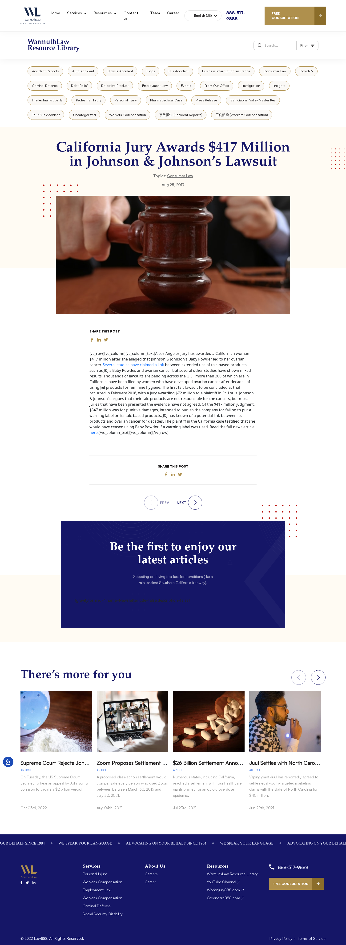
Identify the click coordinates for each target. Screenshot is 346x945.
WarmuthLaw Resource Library (232, 874)
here (93, 432)
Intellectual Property (47, 100)
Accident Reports (45, 71)
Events (186, 86)
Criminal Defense (45, 86)
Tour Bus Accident (46, 115)
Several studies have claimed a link (133, 364)
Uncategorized (84, 115)
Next (318, 677)
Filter (304, 45)
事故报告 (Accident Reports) (180, 115)
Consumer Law (275, 71)
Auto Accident (83, 71)
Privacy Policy (281, 938)
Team (155, 13)
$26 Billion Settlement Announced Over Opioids (228, 763)
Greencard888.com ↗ (225, 898)
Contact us (131, 15)
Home (55, 13)
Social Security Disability (103, 914)
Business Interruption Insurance (226, 71)
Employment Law (155, 86)
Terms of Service (312, 938)
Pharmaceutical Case (166, 100)
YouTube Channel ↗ (223, 882)
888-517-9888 (293, 867)
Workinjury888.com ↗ (225, 890)
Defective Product (115, 86)
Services (74, 13)
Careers (151, 874)
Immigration (251, 86)
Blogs (150, 71)
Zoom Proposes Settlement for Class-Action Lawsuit (157, 763)
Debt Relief (79, 86)
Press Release (206, 100)
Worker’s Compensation (102, 882)
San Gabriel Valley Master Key (253, 100)
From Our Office (217, 86)
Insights (279, 86)
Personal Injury (126, 100)
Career (173, 13)
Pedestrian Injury (88, 100)
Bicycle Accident (120, 71)
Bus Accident (179, 71)
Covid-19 (306, 71)
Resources (103, 13)
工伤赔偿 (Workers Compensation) (242, 115)
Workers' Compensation (127, 115)
